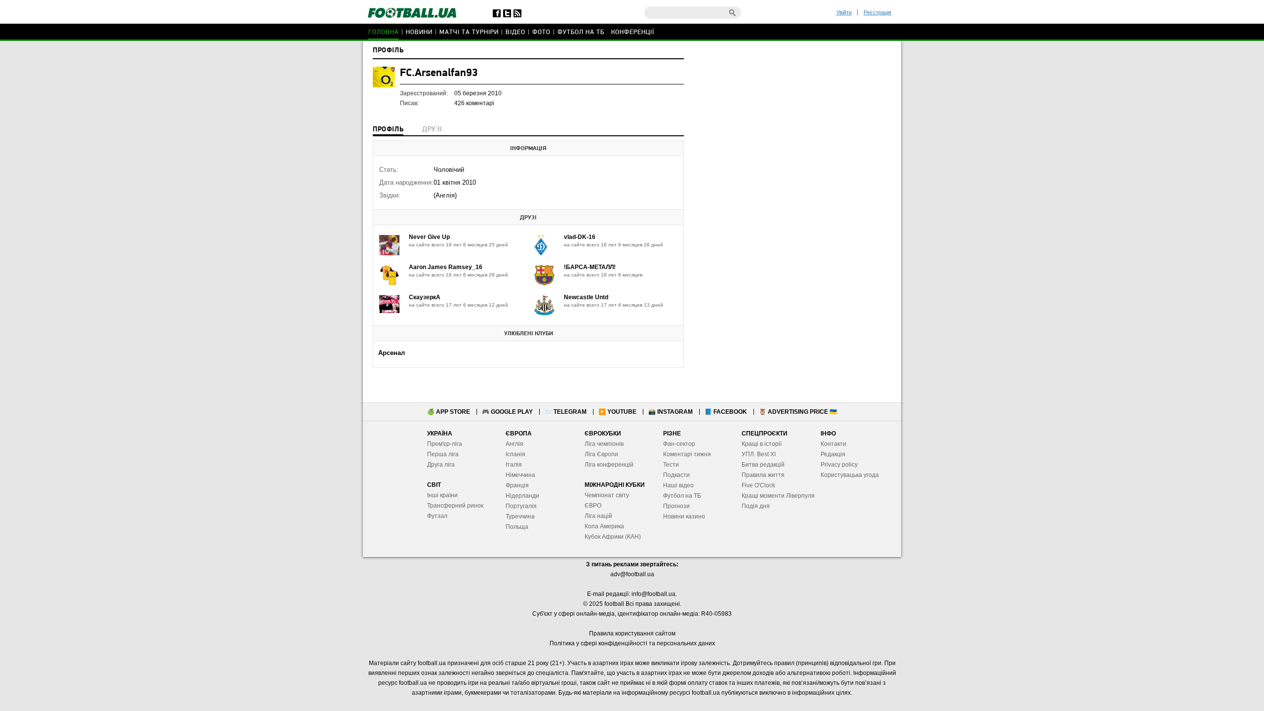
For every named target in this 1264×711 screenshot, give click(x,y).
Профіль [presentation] (388, 129)
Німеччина (520, 475)
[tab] (388, 130)
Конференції (632, 32)
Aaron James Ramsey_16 (445, 267)
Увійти (844, 12)
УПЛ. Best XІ (759, 454)
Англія (514, 443)
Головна (383, 32)
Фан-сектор (679, 443)
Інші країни (442, 495)
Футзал (437, 516)
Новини (419, 32)
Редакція (833, 454)
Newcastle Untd (586, 297)
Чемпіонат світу (607, 495)
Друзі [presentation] (432, 129)
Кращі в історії (762, 443)
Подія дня (756, 506)
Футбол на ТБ (580, 32)
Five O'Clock (758, 485)
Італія (514, 464)
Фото (541, 32)
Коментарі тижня (687, 454)
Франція (517, 485)
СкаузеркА (424, 297)
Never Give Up (429, 237)
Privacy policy (839, 464)
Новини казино (684, 516)
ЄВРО (593, 505)
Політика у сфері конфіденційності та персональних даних (632, 643)
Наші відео (678, 485)
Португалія (521, 506)
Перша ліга (443, 454)
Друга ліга (441, 464)
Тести (671, 464)
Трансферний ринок (455, 505)
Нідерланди (522, 495)
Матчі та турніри (469, 32)
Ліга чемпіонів (604, 443)
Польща (517, 526)
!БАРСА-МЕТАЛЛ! (590, 267)
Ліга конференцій (609, 464)
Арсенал (391, 352)
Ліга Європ (600, 454)
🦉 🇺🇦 (798, 412)
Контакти (833, 443)
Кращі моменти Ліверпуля (778, 495)
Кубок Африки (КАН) (613, 536)
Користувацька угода (850, 475)
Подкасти (676, 475)
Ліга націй (598, 516)
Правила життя (763, 475)
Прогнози (676, 506)
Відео (515, 32)
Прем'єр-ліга (444, 443)
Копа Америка (604, 526)
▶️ (617, 412)
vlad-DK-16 (579, 237)
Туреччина (520, 516)
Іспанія (515, 454)
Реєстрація (877, 12)
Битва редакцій (763, 464)
